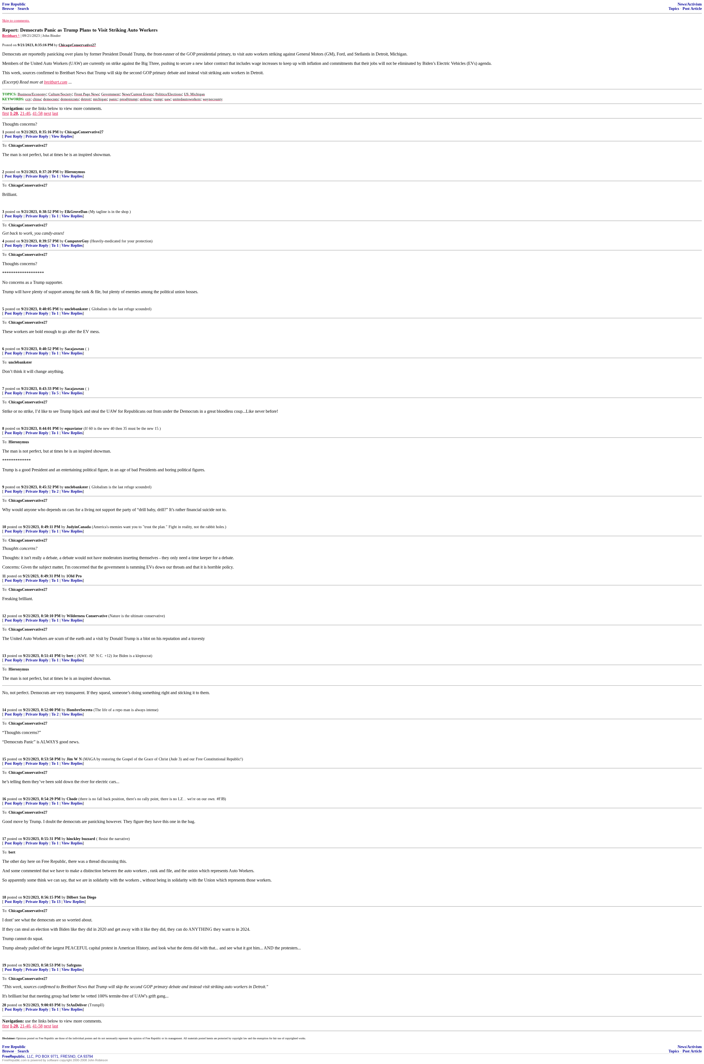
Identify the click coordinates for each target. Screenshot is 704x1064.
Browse (8, 9)
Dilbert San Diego (81, 897)
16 (4, 799)
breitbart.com (55, 82)
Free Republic (14, 4)
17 (4, 839)
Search (23, 9)
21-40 (25, 113)
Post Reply (14, 136)
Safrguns (74, 965)
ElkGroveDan (76, 212)
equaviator (73, 428)
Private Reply (37, 136)
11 (4, 576)
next (47, 113)
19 (4, 965)
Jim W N (74, 759)
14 (4, 710)
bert (70, 656)
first (5, 113)
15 (4, 759)
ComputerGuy (77, 241)
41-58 (37, 113)
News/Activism (690, 4)
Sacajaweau (74, 349)
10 (4, 527)
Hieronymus (75, 172)
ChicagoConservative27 (84, 132)
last (55, 113)
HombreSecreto (79, 710)
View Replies (61, 136)
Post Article (692, 9)
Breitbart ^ (11, 36)
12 (4, 616)
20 (4, 1005)
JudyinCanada (78, 527)
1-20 (14, 113)
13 (4, 656)
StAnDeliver (77, 1005)
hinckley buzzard (81, 839)
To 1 (55, 176)
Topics (674, 9)
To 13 (56, 902)
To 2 (55, 491)
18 (4, 897)
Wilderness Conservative (87, 616)
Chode (72, 799)
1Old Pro (74, 576)
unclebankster (76, 309)
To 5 (55, 393)
